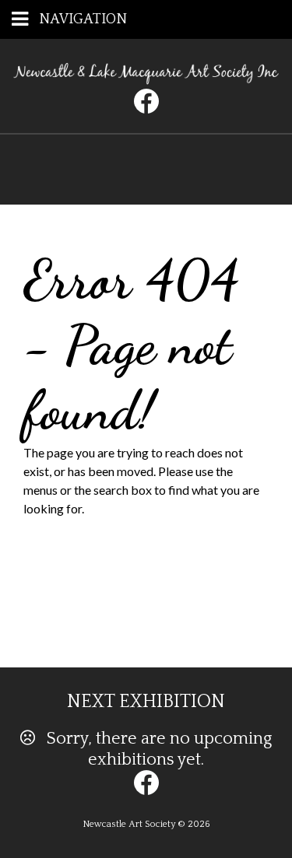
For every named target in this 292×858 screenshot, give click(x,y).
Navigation (83, 19)
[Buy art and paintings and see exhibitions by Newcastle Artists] (146, 79)
